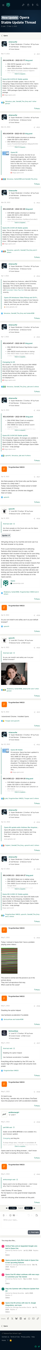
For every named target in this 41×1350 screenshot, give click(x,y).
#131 (38, 712)
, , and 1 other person (20, 102)
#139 (38, 1122)
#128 (38, 518)
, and (22, 179)
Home (4, 1340)
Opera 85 (14, 152)
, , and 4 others (18, 455)
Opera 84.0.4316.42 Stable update (15, 79)
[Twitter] (39, 1347)
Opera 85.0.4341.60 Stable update (15, 435)
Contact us (5, 1337)
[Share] (34, 54)
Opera (13, 581)
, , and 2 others (21, 593)
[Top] (7, 1340)
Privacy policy (25, 1337)
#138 (38, 1092)
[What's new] (33, 5)
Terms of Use (15, 1337)
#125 (38, 337)
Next (27, 1208)
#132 (38, 744)
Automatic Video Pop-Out (15, 290)
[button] (3, 5)
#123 (38, 203)
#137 (38, 1043)
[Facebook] (36, 1347)
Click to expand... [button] (20, 74)
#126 (38, 410)
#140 (38, 1174)
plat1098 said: (7, 1127)
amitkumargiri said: (9, 1179)
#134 (38, 869)
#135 (38, 938)
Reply (38, 108)
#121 (38, 54)
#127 (38, 477)
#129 (38, 615)
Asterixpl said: (8, 524)
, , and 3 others (22, 251)
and (12, 721)
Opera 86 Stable (17, 750)
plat (4, 26)
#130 (38, 648)
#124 (38, 276)
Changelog (6, 1138)
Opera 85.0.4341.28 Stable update (15, 228)
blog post (29, 60)
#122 (38, 127)
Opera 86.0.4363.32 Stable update (15, 894)
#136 (38, 1006)
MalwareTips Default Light (12, 1333)
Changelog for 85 (8, 362)
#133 (38, 822)
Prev (13, 1208)
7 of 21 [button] (20, 1208)
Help (33, 1337)
